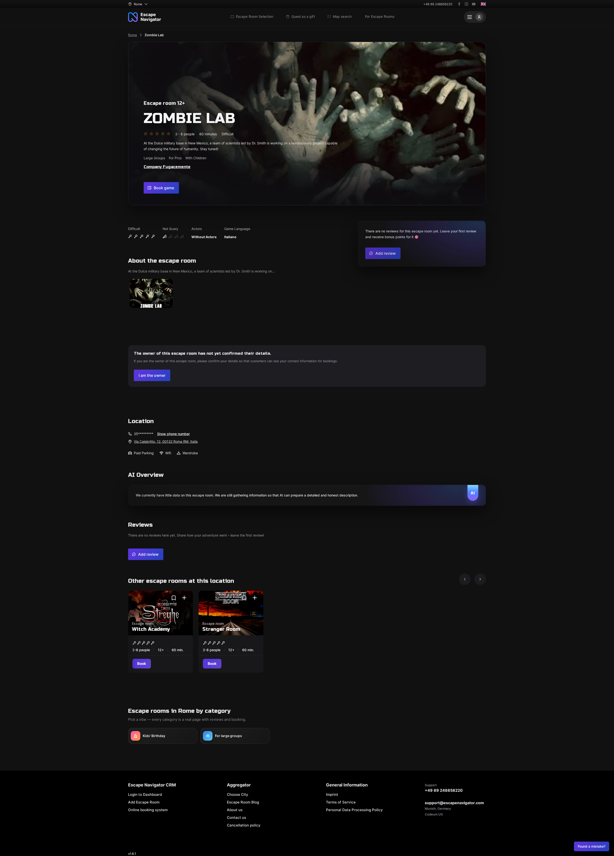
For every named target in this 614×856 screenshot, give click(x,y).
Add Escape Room (143, 802)
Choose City (237, 794)
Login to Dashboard (145, 794)
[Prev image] (465, 579)
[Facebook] (459, 4)
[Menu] (475, 17)
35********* (143, 434)
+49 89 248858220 (437, 4)
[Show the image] (151, 294)
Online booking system (148, 810)
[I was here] (184, 598)
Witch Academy (151, 629)
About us (234, 810)
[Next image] (480, 579)
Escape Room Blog (243, 802)
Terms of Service (341, 802)
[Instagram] (466, 4)
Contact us (236, 817)
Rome (132, 35)
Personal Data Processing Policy (354, 810)
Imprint (332, 794)
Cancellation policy (243, 825)
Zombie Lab (154, 35)
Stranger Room (221, 629)
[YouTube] (474, 4)
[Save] (173, 598)
